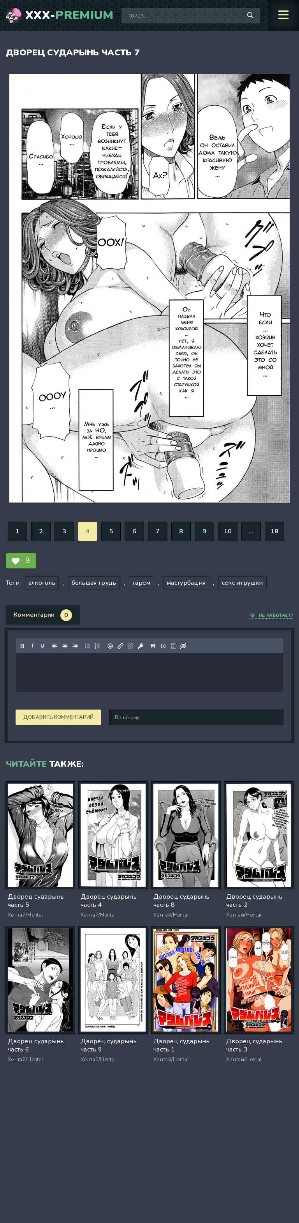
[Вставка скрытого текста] (183, 646)
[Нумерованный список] (98, 646)
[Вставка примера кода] (163, 646)
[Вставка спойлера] (173, 646)
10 (228, 531)
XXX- (69, 15)
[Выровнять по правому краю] (75, 646)
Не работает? (276, 615)
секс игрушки (242, 583)
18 (275, 531)
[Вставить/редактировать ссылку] (120, 646)
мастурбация (186, 583)
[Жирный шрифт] (22, 646)
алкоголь (42, 583)
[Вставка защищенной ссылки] (140, 646)
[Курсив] (32, 646)
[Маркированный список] (88, 646)
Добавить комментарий (58, 717)
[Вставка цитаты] (153, 646)
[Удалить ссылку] (130, 646)
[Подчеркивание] (42, 646)
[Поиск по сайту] (250, 15)
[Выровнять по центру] (65, 646)
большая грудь (94, 583)
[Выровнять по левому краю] (55, 646)
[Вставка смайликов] (110, 646)
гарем (141, 583)
